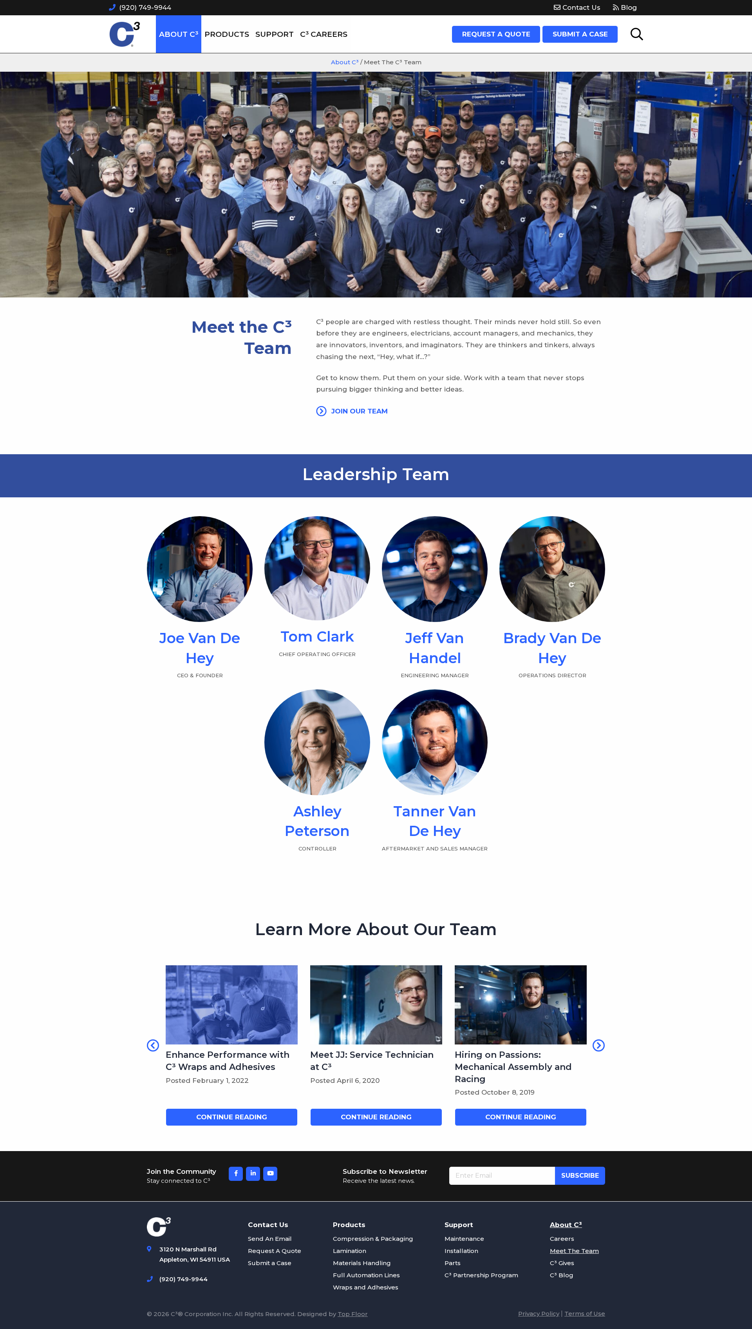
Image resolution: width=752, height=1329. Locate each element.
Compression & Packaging (373, 1238)
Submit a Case (269, 1263)
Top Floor (353, 1314)
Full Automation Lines (366, 1275)
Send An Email (270, 1238)
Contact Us (580, 7)
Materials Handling (362, 1263)
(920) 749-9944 (145, 7)
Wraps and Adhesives (365, 1287)
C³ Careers (323, 34)
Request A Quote (274, 1251)
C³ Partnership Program (481, 1275)
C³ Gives (562, 1263)
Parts (453, 1263)
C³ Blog (561, 1275)
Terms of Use (584, 1313)
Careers (562, 1238)
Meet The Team (574, 1251)
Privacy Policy (538, 1313)
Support (274, 34)
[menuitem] (577, 7)
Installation (461, 1251)
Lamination (349, 1251)
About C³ (178, 34)
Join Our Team (358, 411)
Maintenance (464, 1238)
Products (226, 34)
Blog (628, 7)
